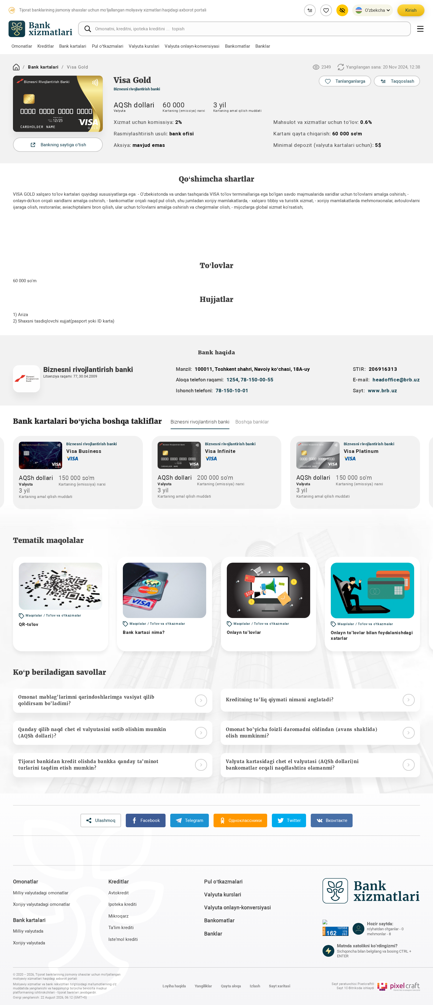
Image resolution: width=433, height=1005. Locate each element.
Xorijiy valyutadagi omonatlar (41, 904)
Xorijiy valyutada (29, 943)
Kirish (411, 10)
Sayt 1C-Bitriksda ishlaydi (355, 988)
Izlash (255, 986)
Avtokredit (118, 893)
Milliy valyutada (28, 931)
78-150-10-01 (232, 390)
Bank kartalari (43, 67)
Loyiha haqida (174, 986)
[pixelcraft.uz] (398, 986)
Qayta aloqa (231, 986)
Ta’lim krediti (121, 927)
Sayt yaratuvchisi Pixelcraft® (353, 984)
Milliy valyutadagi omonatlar (40, 893)
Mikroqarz (118, 916)
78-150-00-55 (257, 380)
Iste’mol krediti (123, 939)
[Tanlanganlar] (326, 10)
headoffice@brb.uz (396, 380)
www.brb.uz (383, 390)
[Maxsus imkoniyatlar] (342, 10)
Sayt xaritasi (279, 986)
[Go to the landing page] (16, 67)
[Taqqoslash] (310, 10)
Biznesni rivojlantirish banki (137, 89)
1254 (232, 380)
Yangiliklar (203, 986)
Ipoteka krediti (122, 904)
